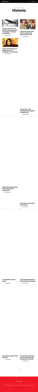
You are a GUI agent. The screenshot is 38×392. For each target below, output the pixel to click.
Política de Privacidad (18, 385)
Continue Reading (8, 35)
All (19, 14)
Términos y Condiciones (30, 385)
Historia (4, 20)
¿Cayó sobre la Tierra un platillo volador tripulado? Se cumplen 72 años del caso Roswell (9, 31)
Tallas (13, 385)
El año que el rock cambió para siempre (27, 204)
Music (22, 210)
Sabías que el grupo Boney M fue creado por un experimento (10, 188)
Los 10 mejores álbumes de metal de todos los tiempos (27, 280)
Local (24, 385)
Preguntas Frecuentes (7, 385)
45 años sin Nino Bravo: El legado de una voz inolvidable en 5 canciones (10, 50)
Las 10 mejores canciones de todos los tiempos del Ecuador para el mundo (27, 357)
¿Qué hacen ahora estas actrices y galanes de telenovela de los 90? (27, 33)
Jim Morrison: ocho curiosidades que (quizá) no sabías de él (27, 110)
